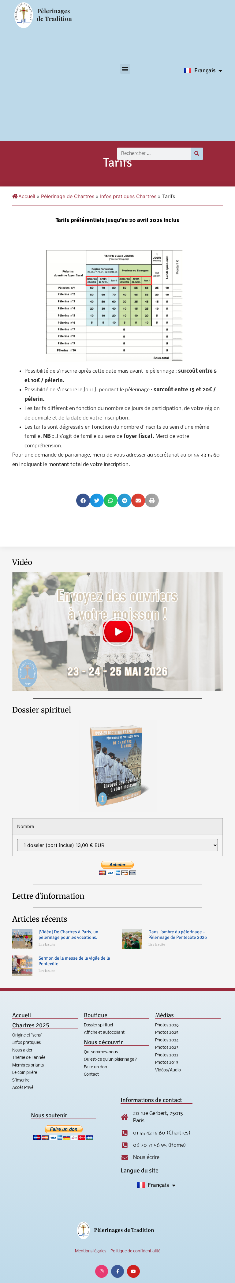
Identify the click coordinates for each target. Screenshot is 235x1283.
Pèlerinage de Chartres (67, 196)
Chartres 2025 (30, 1025)
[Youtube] (133, 1271)
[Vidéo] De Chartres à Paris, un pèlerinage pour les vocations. (68, 934)
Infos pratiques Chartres (128, 196)
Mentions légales (90, 1251)
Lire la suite (47, 944)
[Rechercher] (197, 154)
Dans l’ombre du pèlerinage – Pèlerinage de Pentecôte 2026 (177, 934)
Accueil (26, 196)
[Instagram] (101, 1271)
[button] (125, 69)
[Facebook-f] (117, 1271)
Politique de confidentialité (135, 1251)
